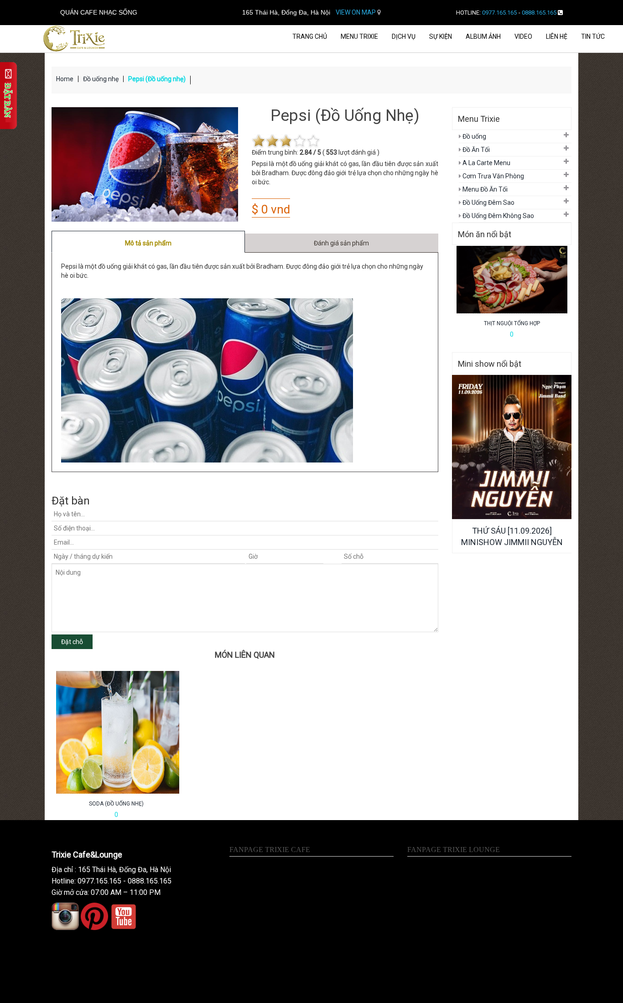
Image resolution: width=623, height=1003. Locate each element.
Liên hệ (556, 36)
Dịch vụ (403, 36)
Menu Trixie (359, 36)
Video (523, 36)
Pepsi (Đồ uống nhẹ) (157, 79)
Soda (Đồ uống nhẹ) (116, 803)
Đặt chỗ (72, 641)
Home (64, 79)
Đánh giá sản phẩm (341, 243)
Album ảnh (483, 36)
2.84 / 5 (310, 152)
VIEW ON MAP (356, 12)
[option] (116, 745)
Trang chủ (309, 36)
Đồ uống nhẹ (101, 79)
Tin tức (593, 36)
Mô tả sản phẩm (148, 243)
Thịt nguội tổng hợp (512, 323)
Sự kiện (440, 36)
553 (331, 152)
